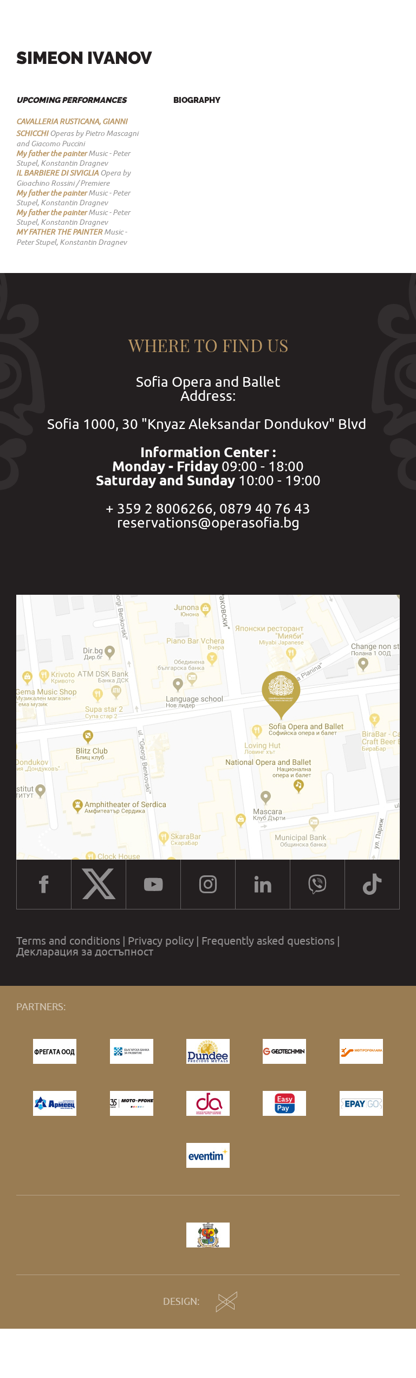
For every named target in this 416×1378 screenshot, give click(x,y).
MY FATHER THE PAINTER (59, 231)
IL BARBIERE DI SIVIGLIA (57, 172)
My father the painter (51, 153)
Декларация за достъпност (84, 951)
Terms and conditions (68, 940)
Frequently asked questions (268, 940)
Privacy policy (161, 940)
